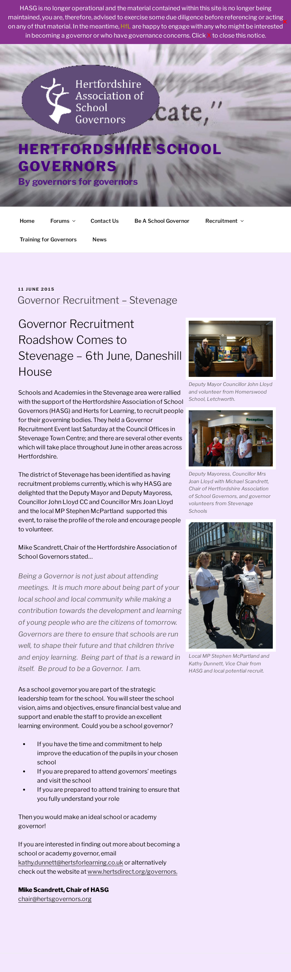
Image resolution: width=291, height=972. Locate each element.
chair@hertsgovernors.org (55, 899)
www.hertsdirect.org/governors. (132, 871)
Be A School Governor (162, 220)
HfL (125, 26)
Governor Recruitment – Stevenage (97, 300)
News (99, 239)
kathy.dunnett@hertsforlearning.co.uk (70, 862)
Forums (59, 220)
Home (27, 220)
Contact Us (105, 220)
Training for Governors (48, 239)
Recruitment (221, 220)
